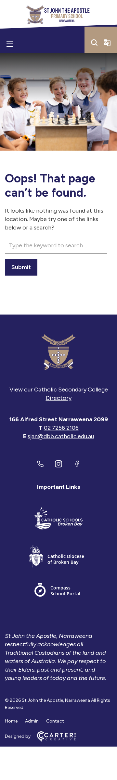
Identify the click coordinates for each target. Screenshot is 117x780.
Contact (55, 721)
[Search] (94, 42)
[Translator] (107, 42)
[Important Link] (58, 519)
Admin (32, 721)
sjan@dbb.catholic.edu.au (61, 436)
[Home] (58, 352)
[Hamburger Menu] (9, 44)
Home (11, 721)
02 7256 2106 (61, 427)
